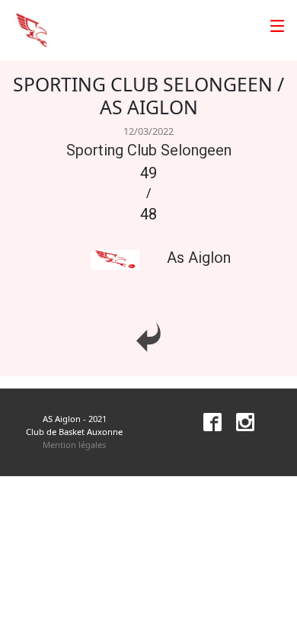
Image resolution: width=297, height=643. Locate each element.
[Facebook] (206, 421)
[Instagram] (239, 421)
